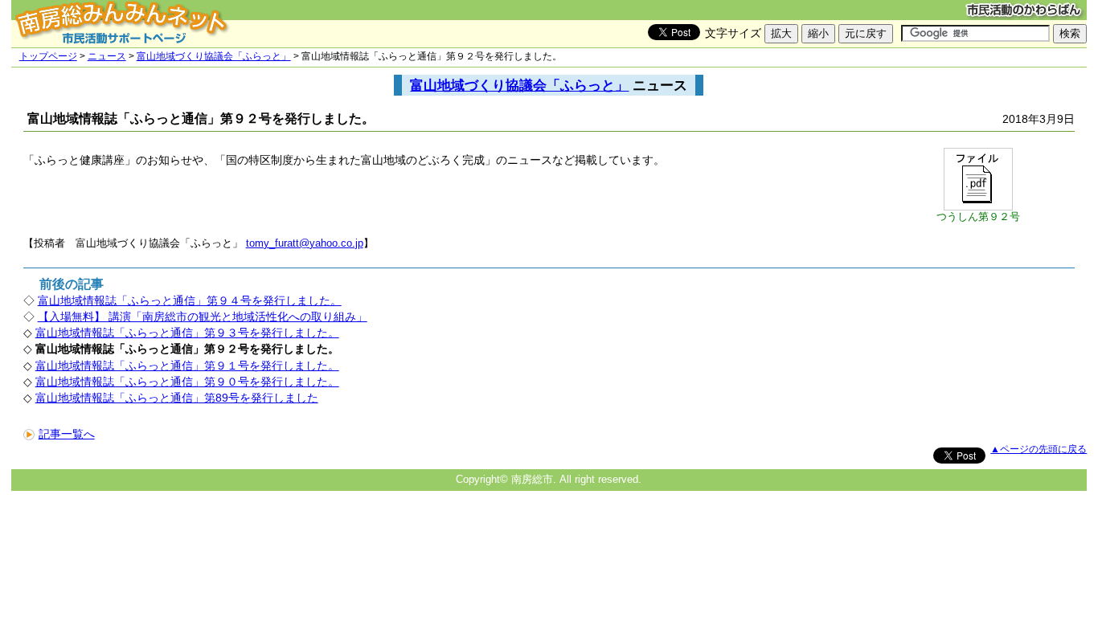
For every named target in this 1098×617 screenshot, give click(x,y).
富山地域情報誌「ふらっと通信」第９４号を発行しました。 (190, 300)
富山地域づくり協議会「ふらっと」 (214, 56)
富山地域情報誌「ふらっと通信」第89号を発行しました (176, 397)
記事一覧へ (67, 433)
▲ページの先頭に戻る (1038, 449)
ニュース (107, 56)
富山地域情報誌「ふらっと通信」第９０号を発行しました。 (187, 381)
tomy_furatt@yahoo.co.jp (304, 243)
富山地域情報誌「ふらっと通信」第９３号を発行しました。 (187, 332)
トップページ (48, 56)
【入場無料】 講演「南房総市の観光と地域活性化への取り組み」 (202, 316)
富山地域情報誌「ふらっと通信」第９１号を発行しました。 (187, 365)
